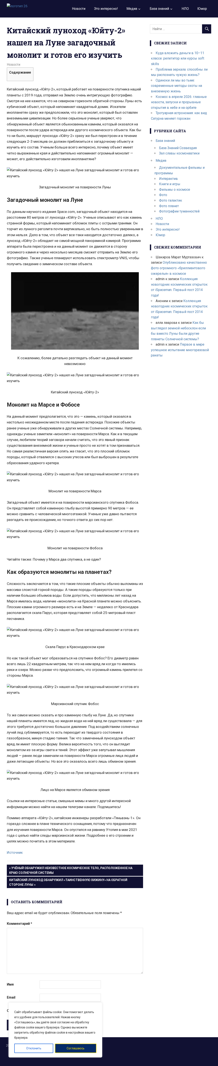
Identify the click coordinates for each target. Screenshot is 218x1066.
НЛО (185, 9)
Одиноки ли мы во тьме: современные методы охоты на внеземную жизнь (176, 85)
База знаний (159, 9)
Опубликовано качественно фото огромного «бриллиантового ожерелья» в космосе (179, 267)
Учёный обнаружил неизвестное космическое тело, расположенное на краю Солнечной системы (70, 870)
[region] (55, 1029)
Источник (15, 852)
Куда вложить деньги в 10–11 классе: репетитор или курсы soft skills (177, 58)
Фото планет (169, 206)
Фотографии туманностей (179, 211)
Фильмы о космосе (174, 190)
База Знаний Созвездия (178, 148)
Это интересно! (106, 9)
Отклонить (33, 1048)
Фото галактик (170, 200)
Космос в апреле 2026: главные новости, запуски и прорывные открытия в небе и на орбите (179, 102)
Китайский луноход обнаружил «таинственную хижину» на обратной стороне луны (68, 882)
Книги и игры (169, 184)
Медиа (131, 9)
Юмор (202, 9)
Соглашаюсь (76, 1048)
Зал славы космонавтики (179, 153)
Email (11, 997)
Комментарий (19, 924)
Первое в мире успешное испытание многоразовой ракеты (180, 349)
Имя (10, 984)
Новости (78, 9)
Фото (163, 195)
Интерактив (168, 179)
